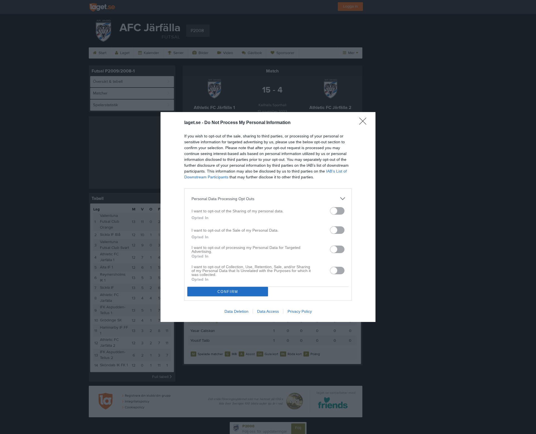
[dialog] (268, 217)
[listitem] (268, 199)
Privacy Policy (300, 311)
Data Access (268, 311)
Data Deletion (236, 311)
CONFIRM (227, 292)
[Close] (364, 123)
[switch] (337, 211)
